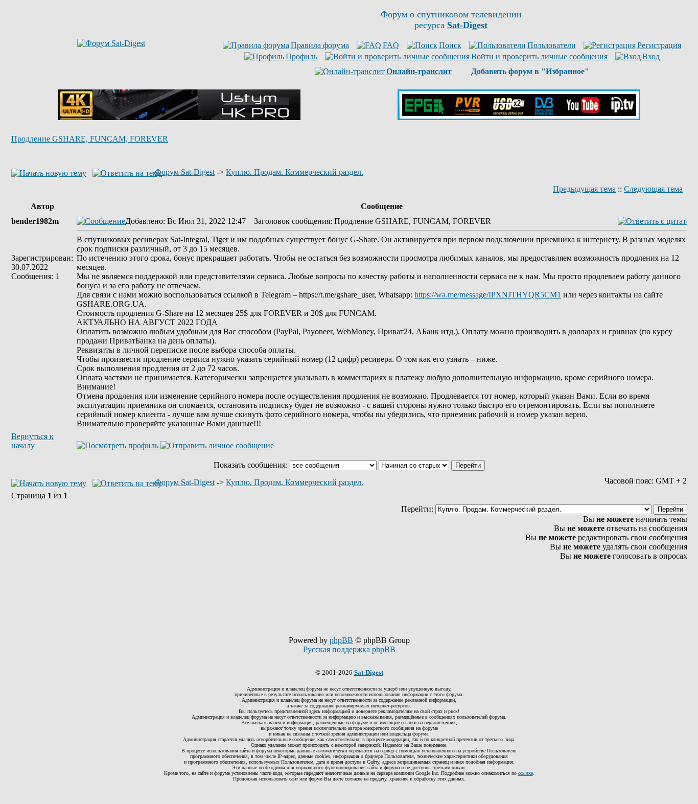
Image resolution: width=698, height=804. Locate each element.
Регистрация (659, 45)
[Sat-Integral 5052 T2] (519, 117)
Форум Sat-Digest (185, 172)
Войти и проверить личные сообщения (539, 56)
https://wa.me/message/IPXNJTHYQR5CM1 (487, 294)
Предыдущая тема (584, 189)
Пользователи (551, 45)
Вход (651, 56)
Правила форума (320, 45)
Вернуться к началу (32, 441)
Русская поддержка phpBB (349, 649)
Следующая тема (653, 189)
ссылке (525, 773)
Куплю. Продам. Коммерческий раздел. (294, 172)
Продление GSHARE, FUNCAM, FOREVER (89, 138)
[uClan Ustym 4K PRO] (179, 117)
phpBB (341, 640)
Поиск (450, 45)
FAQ (391, 45)
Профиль (301, 56)
